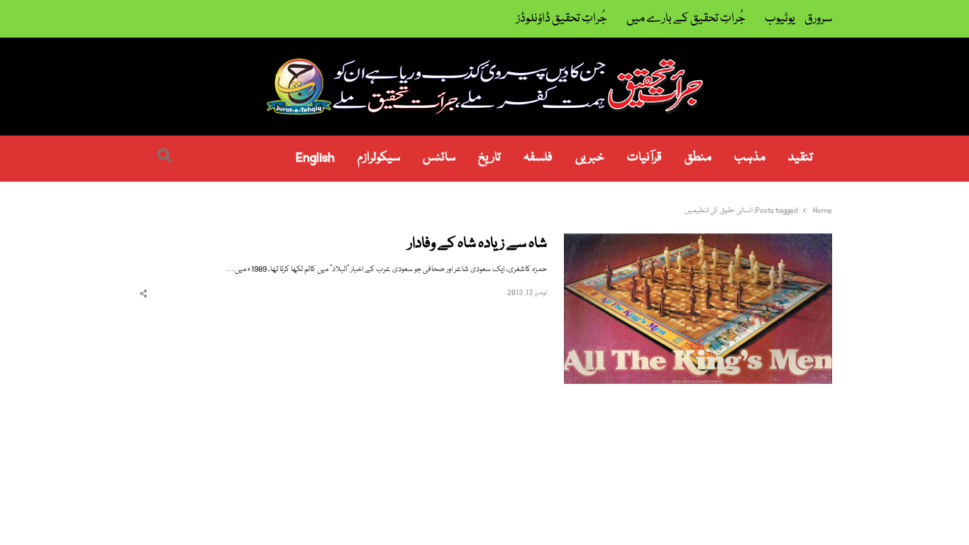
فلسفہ (538, 157)
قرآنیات (644, 157)
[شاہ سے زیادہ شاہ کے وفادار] (698, 242)
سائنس (439, 157)
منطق (698, 157)
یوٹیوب (780, 18)
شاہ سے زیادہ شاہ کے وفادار (477, 244)
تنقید (800, 157)
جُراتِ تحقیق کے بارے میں (686, 18)
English (315, 157)
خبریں (589, 157)
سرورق (818, 18)
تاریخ (489, 157)
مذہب (749, 157)
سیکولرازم (379, 157)
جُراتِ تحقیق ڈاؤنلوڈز (561, 18)
